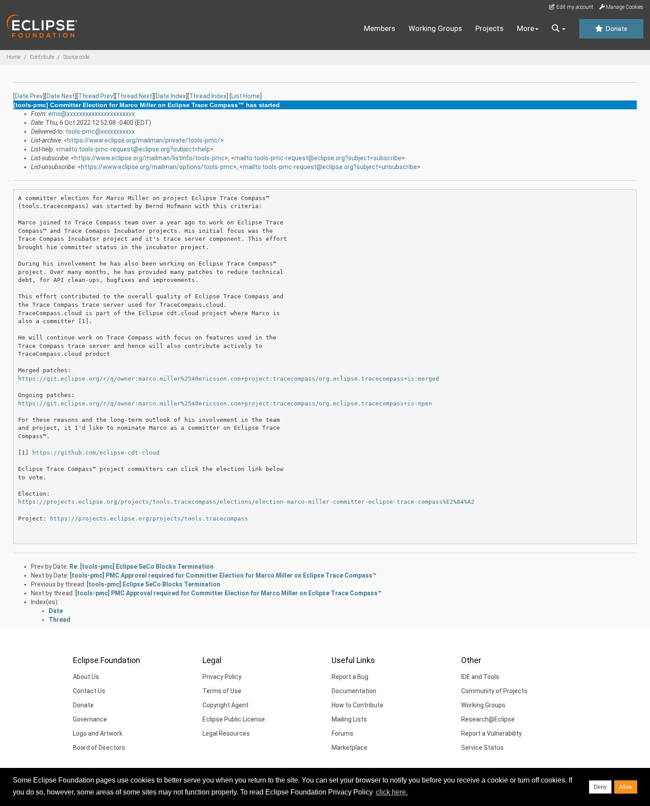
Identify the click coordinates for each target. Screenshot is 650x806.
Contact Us (89, 690)
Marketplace (349, 747)
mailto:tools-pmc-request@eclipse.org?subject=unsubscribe (330, 166)
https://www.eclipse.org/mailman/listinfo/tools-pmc (149, 158)
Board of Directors (99, 747)
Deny (600, 787)
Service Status (482, 747)
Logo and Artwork (97, 733)
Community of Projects (494, 690)
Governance (90, 719)
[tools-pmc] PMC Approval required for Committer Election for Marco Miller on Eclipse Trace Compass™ (223, 575)
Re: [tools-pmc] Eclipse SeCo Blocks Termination (141, 566)
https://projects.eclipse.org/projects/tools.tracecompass (149, 518)
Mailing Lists (349, 719)
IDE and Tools (480, 676)
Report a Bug (350, 676)
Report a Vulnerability (491, 733)
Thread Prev (95, 96)
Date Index (171, 96)
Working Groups (435, 28)
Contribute (42, 57)
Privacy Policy (222, 676)
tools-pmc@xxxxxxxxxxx (100, 131)
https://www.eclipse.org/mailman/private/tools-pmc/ (143, 140)
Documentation (354, 690)
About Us (86, 676)
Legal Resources (226, 733)
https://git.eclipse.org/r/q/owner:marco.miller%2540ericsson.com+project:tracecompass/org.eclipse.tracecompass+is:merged (228, 378)
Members (379, 28)
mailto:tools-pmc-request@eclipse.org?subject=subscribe (317, 158)
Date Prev (29, 96)
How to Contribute (357, 705)
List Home (245, 96)
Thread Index (207, 96)
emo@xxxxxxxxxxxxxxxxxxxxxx (91, 113)
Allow (625, 787)
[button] (559, 29)
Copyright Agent (226, 705)
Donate (615, 29)
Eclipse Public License (234, 719)
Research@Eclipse (488, 719)
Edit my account (574, 7)
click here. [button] (392, 792)
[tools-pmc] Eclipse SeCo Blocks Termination (153, 584)
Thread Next (134, 96)
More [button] (525, 28)
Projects (489, 28)
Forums (342, 733)
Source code (76, 57)
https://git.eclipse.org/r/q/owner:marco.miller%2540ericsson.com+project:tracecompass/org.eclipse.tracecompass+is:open (225, 403)
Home (13, 57)
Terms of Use (222, 690)
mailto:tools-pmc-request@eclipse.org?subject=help (134, 149)
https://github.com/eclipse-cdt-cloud (96, 452)
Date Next (60, 96)
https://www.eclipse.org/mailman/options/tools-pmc (157, 166)
